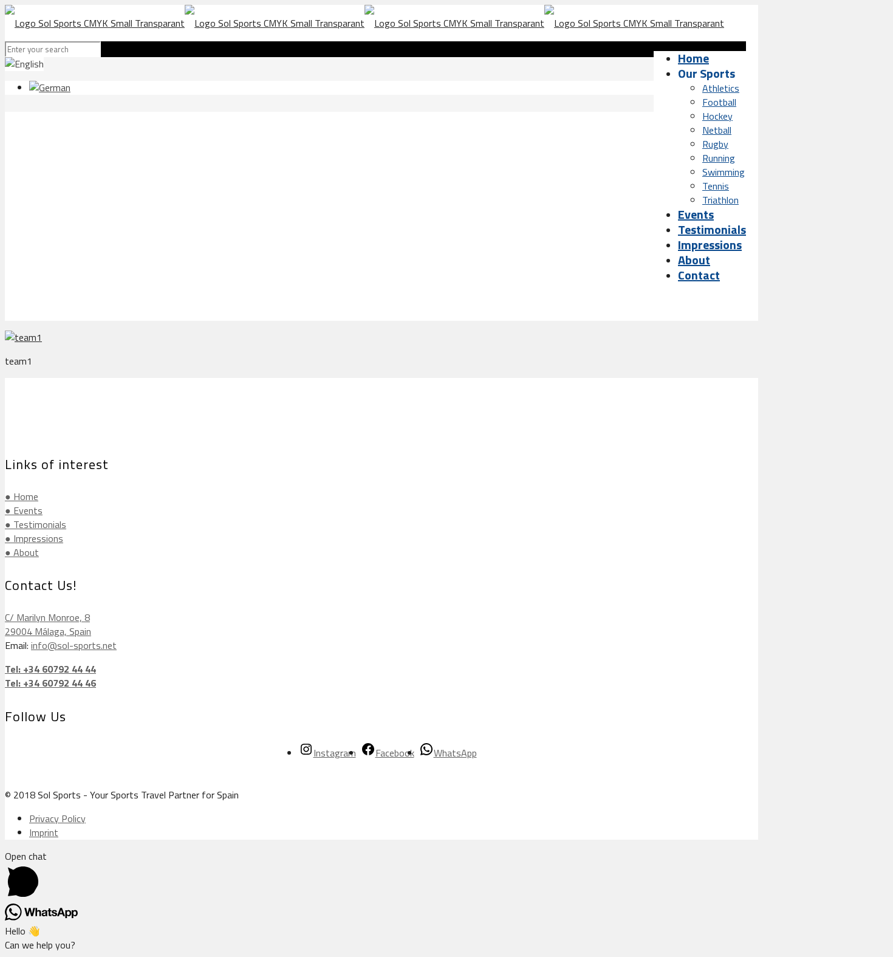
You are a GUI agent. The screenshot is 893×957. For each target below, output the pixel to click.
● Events (24, 510)
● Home (21, 496)
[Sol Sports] (364, 23)
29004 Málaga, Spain (48, 631)
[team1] (23, 337)
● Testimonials (35, 524)
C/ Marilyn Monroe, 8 (47, 617)
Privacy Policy (57, 818)
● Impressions (34, 538)
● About (22, 552)
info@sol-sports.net (74, 645)
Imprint (43, 832)
